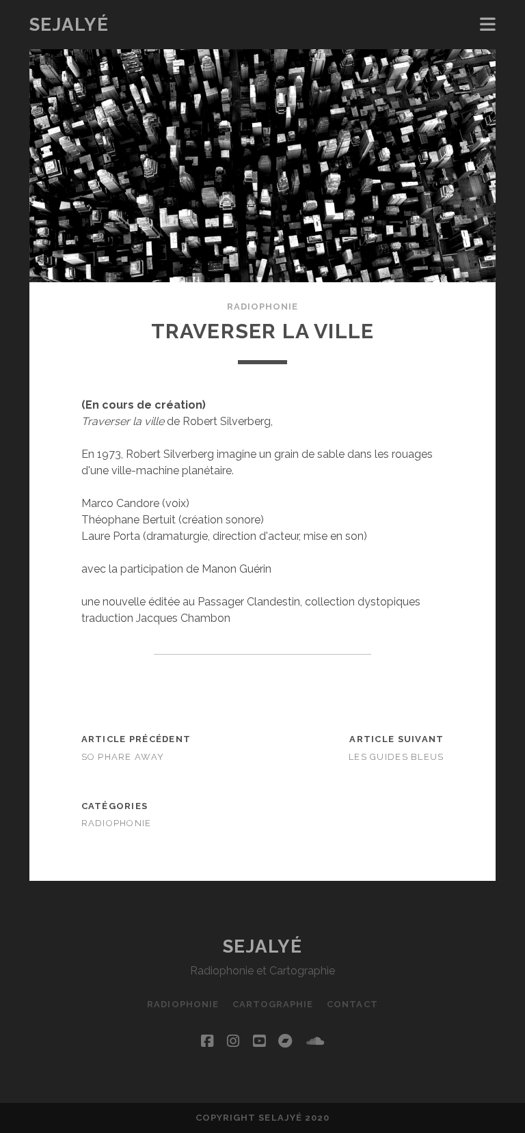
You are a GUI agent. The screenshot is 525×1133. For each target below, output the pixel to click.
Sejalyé (69, 24)
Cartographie (273, 1004)
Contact (352, 1004)
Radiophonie (262, 306)
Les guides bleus (396, 757)
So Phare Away (123, 757)
